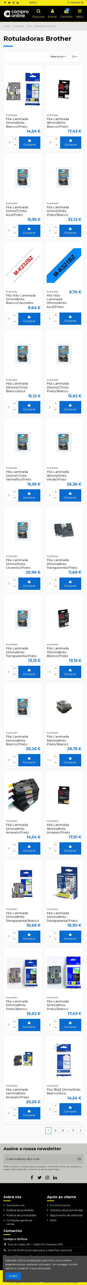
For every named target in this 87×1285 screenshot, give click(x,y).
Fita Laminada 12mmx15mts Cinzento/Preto (18, 563)
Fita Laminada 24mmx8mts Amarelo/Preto (17, 1093)
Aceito (13, 1276)
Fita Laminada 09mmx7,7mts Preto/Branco (58, 387)
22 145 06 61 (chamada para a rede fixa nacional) (40, 1250)
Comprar (29, 144)
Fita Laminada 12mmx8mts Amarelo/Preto (17, 828)
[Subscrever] (79, 1159)
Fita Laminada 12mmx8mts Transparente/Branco (22, 916)
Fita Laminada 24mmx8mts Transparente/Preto (62, 916)
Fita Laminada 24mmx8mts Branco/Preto (17, 740)
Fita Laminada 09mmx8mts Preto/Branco (17, 1005)
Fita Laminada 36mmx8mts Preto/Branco (58, 740)
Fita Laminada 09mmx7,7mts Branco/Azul (17, 387)
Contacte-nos (15, 1205)
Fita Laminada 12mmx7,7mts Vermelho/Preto (18, 475)
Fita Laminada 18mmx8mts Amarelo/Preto (58, 828)
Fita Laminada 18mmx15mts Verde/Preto (58, 475)
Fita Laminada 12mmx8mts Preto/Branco (58, 1005)
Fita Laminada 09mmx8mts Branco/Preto (58, 652)
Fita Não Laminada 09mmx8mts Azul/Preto (56, 301)
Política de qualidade (19, 1210)
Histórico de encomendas (66, 1210)
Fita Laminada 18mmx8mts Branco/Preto (58, 122)
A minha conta (60, 1205)
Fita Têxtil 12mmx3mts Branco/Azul (63, 1091)
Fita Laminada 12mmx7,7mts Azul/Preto (17, 211)
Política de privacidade (21, 1215)
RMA (53, 1220)
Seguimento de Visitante (66, 1215)
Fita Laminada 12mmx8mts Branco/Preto (17, 122)
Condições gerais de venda (19, 1222)
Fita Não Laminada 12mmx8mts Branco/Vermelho (21, 299)
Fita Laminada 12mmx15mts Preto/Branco (58, 211)
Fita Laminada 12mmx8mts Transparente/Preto (21, 652)
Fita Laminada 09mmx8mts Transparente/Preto (62, 563)
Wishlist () (77, 2)
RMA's (33, 2)
